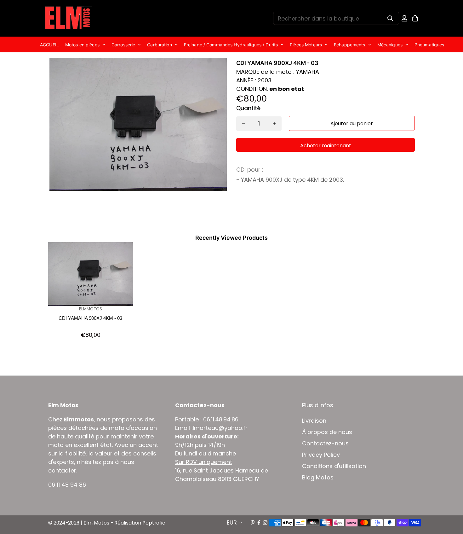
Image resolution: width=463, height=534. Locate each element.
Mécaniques (390, 44)
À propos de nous (327, 432)
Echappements (349, 44)
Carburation (159, 44)
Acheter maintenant (325, 145)
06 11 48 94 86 (67, 485)
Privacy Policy (321, 455)
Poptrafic (153, 522)
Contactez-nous (325, 443)
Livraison (314, 421)
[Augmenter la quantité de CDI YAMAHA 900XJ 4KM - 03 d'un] (274, 123)
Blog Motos (318, 477)
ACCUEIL (49, 44)
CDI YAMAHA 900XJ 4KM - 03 (90, 318)
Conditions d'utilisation (334, 466)
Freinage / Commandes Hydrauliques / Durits (231, 44)
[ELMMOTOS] (68, 18)
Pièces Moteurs (306, 44)
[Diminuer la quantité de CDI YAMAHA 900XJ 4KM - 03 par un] (243, 123)
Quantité (248, 108)
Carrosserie (123, 44)
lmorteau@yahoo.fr (220, 428)
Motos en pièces (82, 44)
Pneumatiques (429, 44)
